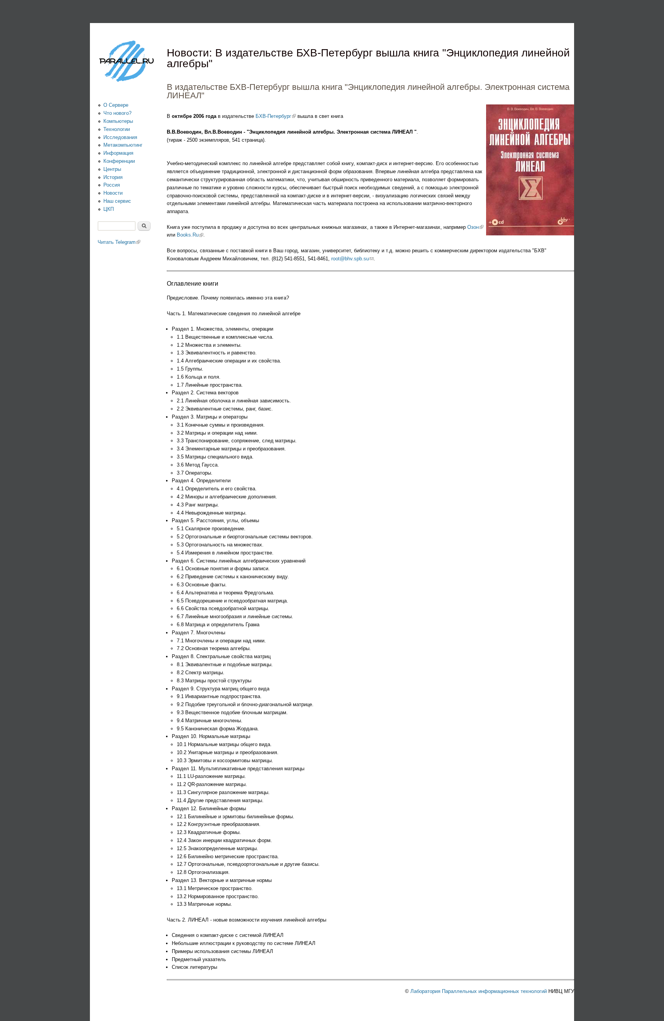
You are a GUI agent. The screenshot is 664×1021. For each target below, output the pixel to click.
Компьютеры (118, 121)
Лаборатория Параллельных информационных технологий (478, 991)
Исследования (120, 137)
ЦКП (108, 209)
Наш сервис (117, 201)
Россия (111, 185)
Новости (113, 193)
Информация (118, 153)
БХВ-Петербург (276, 116)
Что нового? (117, 113)
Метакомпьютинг (123, 145)
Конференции (119, 161)
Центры (112, 169)
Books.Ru (190, 235)
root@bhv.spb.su (352, 258)
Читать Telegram (119, 242)
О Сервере (115, 105)
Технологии (116, 129)
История (113, 177)
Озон (475, 227)
